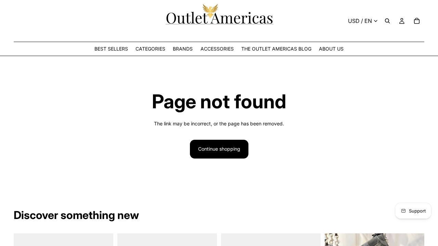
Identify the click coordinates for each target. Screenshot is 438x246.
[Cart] (416, 20)
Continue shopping (219, 149)
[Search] (387, 20)
